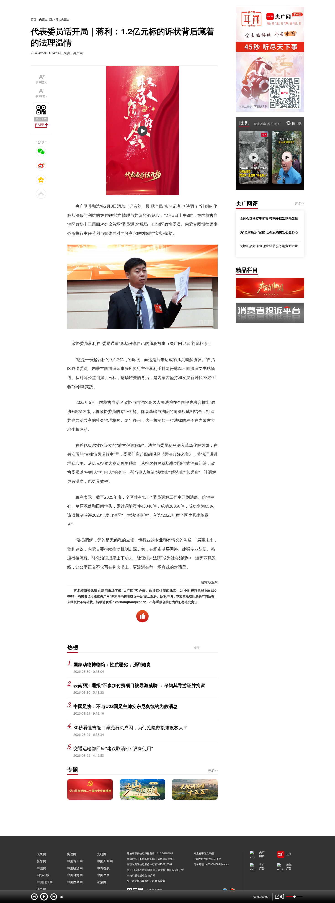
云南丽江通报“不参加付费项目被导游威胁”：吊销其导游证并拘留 (139, 685)
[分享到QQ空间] (41, 180)
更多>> (213, 770)
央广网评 (247, 203)
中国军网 (103, 875)
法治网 (101, 882)
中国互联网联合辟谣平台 (207, 858)
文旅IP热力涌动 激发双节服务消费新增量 (269, 246)
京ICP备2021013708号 (139, 870)
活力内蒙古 (63, 19)
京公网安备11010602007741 (169, 870)
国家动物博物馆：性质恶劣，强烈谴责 (112, 664)
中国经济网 (75, 868)
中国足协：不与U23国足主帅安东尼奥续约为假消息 (125, 706)
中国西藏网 (75, 882)
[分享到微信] (41, 151)
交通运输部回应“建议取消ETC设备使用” (113, 748)
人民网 (41, 854)
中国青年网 (75, 861)
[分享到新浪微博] (41, 165)
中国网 (41, 868)
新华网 (41, 861)
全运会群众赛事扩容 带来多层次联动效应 (269, 218)
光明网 (101, 854)
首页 (33, 19)
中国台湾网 (75, 875)
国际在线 (43, 875)
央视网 (71, 854)
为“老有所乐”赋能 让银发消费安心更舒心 (269, 232)
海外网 (41, 889)
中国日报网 (45, 882)
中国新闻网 (105, 861)
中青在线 (103, 868)
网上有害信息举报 (204, 853)
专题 (72, 769)
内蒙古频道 (46, 19)
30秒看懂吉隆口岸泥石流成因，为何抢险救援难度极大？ (130, 727)
